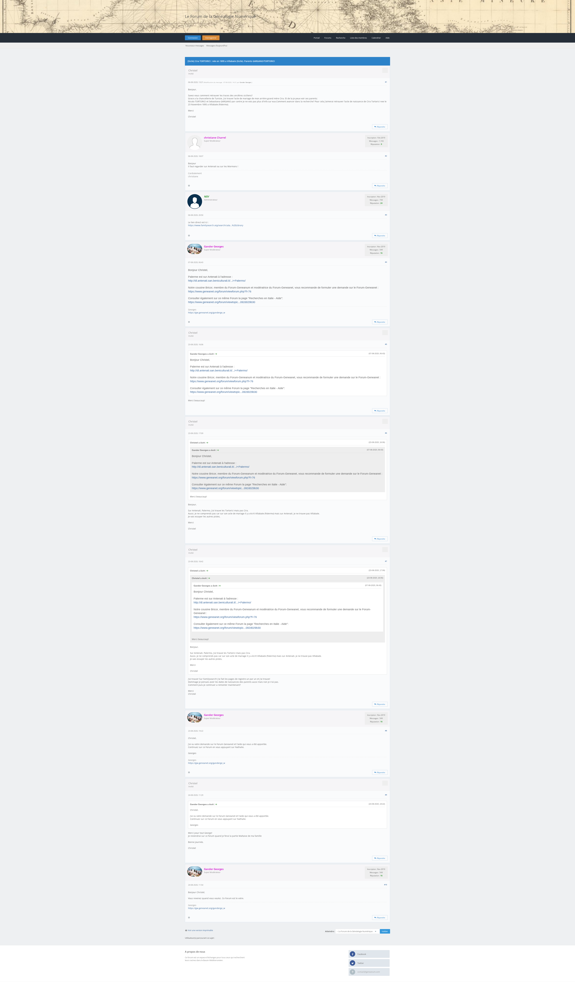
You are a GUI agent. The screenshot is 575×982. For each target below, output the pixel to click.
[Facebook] (352, 954)
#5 (386, 344)
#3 (386, 215)
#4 (386, 262)
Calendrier (376, 37)
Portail (317, 37)
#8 (386, 730)
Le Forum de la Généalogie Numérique (220, 16)
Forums (327, 37)
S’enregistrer (210, 37)
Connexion (193, 37)
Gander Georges (245, 82)
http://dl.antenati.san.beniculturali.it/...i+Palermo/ (217, 280)
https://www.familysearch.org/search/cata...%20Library (215, 225)
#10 (385, 884)
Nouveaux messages (195, 45)
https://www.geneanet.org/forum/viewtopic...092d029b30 (221, 302)
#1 (386, 82)
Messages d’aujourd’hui (216, 45)
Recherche (340, 37)
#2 (386, 156)
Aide (387, 37)
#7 (386, 561)
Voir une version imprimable (200, 930)
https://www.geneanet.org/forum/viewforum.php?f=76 (219, 291)
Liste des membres (358, 37)
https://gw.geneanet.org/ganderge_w (206, 312)
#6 (386, 433)
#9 (386, 795)
